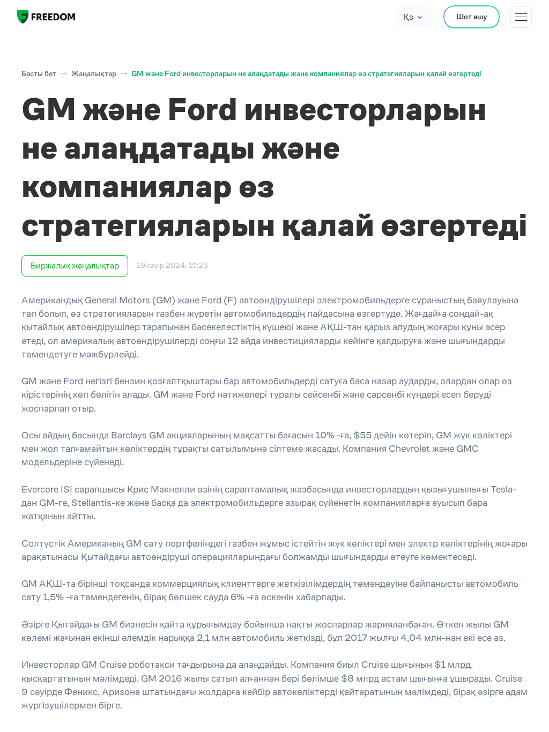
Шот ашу (471, 16)
